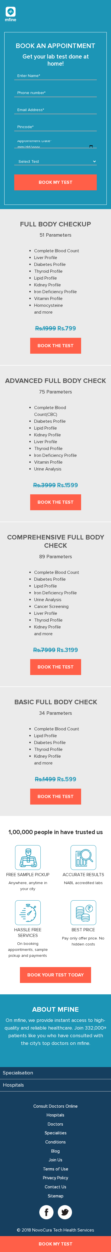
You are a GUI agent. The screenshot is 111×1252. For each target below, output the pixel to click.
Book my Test (56, 1244)
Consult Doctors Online (55, 1106)
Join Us (55, 1160)
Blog (55, 1151)
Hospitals (55, 1115)
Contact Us (55, 1186)
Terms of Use (55, 1169)
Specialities (56, 1133)
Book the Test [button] (56, 346)
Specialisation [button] (18, 1073)
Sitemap (55, 1196)
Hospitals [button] (13, 1085)
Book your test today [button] (55, 975)
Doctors (55, 1124)
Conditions (55, 1142)
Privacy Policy (55, 1177)
